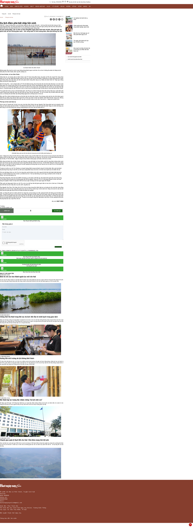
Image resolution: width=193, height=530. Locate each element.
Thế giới (79, 6)
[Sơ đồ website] (63, 2)
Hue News (26, 6)
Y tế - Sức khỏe (55, 6)
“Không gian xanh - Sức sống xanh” (22, 31)
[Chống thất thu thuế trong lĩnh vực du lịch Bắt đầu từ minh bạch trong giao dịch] (30, 340)
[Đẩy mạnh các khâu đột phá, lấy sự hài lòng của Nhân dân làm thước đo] (69, 50)
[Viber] (59, 19)
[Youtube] (68, 2)
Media (11, 6)
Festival (6, 6)
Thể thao (74, 6)
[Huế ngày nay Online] (9, 3)
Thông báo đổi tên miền (8, 518)
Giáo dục (62, 6)
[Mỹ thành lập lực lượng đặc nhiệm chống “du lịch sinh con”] (30, 421)
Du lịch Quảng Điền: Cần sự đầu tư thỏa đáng (14, 29)
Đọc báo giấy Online (81, 2)
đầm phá (5, 207)
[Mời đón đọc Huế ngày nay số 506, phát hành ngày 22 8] (69, 35)
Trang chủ (4, 13)
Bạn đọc (85, 6)
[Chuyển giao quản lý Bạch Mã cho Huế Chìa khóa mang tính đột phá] (30, 463)
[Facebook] (65, 2)
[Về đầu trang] (190, 524)
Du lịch (48, 6)
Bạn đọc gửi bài (72, 2)
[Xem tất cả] (89, 6)
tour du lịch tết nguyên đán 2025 (74, 56)
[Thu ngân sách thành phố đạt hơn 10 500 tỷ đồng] (69, 43)
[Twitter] (62, 19)
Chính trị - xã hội (18, 6)
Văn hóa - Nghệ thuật (40, 6)
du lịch (1, 207)
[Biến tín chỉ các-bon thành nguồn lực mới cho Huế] (30, 298)
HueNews (88, 2)
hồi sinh (10, 207)
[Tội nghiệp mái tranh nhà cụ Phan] (69, 20)
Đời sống (68, 6)
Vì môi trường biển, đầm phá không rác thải (48, 31)
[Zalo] (56, 19)
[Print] (51, 19)
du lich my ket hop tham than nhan (75, 59)
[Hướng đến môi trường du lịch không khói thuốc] (30, 381)
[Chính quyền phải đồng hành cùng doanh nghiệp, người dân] (69, 28)
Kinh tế (31, 6)
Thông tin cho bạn (16, 13)
